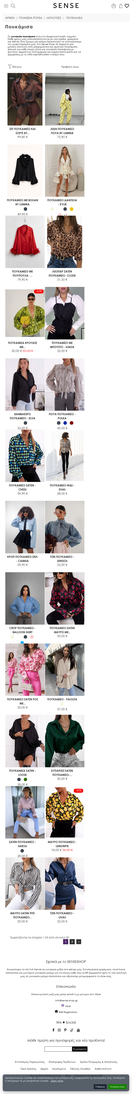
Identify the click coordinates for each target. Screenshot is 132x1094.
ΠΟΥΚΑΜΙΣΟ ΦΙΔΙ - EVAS (62, 487)
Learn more (57, 1080)
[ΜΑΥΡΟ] (25, 209)
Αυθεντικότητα (103, 1068)
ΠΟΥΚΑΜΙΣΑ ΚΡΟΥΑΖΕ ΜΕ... (22, 345)
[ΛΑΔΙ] (25, 779)
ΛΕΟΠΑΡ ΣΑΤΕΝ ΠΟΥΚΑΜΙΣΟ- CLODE (62, 273)
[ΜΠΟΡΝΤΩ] (71, 423)
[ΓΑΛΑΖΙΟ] (22, 643)
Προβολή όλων (70, 66)
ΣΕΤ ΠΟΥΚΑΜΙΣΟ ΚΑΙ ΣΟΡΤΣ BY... (22, 131)
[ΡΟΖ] (60, 215)
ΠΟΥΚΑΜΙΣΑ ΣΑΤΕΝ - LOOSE (22, 772)
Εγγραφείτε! (80, 1049)
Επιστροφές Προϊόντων (62, 1061)
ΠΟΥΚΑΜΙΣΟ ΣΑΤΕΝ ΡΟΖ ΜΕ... (22, 701)
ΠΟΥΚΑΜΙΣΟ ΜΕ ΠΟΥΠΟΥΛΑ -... (22, 273)
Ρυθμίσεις (100, 1086)
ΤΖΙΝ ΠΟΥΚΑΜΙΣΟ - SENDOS (62, 558)
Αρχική (44, 1068)
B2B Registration (67, 1012)
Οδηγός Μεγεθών (80, 1068)
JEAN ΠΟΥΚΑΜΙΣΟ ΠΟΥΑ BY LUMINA (62, 131)
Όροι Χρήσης (28, 1068)
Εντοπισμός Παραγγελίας (30, 1061)
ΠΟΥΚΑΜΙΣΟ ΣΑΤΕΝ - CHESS (22, 487)
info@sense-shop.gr (66, 1000)
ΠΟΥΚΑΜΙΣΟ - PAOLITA (62, 699)
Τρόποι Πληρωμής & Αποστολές (98, 1061)
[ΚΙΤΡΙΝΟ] (71, 209)
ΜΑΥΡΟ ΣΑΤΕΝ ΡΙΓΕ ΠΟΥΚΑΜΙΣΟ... (22, 915)
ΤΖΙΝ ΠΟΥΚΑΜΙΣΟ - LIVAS (62, 915)
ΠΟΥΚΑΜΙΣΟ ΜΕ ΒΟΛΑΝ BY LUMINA (22, 202)
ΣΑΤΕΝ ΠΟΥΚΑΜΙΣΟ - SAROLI (22, 844)
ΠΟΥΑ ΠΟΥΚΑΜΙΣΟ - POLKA (62, 416)
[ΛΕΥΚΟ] (19, 209)
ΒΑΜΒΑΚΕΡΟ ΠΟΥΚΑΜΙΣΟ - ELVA (22, 416)
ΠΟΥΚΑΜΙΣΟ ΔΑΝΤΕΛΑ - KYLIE (62, 202)
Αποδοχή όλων (117, 1086)
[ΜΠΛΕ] (65, 423)
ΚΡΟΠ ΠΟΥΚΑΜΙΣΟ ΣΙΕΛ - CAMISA (22, 558)
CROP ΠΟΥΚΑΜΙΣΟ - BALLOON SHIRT (22, 630)
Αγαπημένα (59, 1068)
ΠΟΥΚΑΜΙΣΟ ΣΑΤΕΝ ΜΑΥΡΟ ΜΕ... (62, 630)
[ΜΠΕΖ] (52, 209)
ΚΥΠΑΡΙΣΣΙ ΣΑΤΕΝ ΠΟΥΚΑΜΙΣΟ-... (62, 772)
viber (68, 1006)
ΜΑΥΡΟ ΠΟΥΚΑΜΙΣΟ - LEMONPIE (62, 844)
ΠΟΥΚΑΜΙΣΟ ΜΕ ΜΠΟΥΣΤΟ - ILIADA (62, 345)
